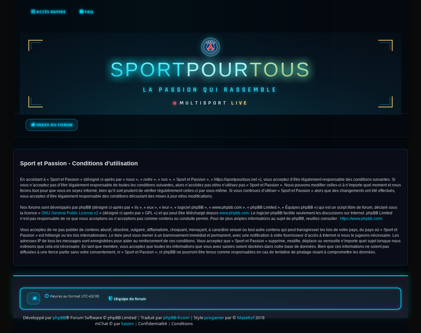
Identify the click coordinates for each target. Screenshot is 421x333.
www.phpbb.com (234, 213)
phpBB (59, 318)
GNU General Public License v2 (69, 213)
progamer (214, 318)
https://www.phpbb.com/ (361, 218)
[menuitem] (86, 12)
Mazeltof (245, 318)
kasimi (127, 323)
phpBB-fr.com (176, 318)
